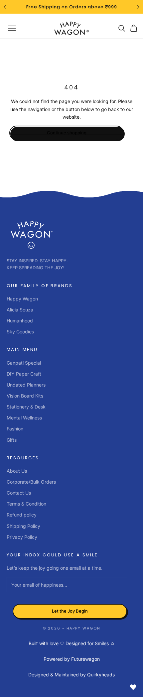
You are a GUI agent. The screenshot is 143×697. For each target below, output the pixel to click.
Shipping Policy (23, 526)
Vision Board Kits (25, 396)
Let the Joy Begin (70, 611)
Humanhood (20, 320)
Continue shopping (66, 132)
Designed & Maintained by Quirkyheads (71, 674)
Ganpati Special (24, 363)
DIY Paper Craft (24, 374)
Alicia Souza (20, 309)
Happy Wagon (22, 298)
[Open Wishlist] (133, 687)
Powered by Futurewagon (72, 659)
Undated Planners (26, 385)
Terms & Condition (26, 504)
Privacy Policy (22, 537)
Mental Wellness (24, 417)
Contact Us (19, 493)
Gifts (12, 440)
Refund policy (22, 515)
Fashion (15, 428)
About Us (17, 471)
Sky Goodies (20, 331)
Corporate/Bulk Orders (31, 482)
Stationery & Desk (26, 406)
